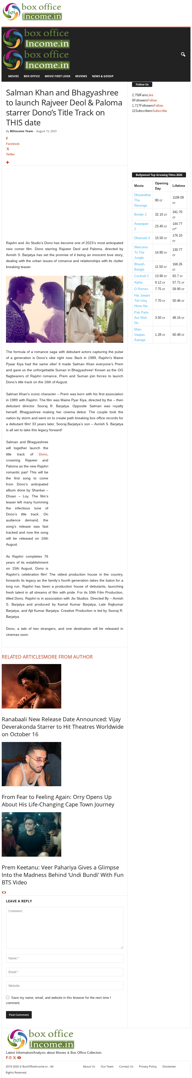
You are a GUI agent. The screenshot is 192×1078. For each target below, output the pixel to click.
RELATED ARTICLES (23, 657)
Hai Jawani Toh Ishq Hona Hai (142, 301)
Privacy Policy (148, 1066)
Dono (43, 454)
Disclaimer (169, 1066)
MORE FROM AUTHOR (68, 657)
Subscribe (159, 111)
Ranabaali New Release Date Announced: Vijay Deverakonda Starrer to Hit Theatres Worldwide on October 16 (63, 726)
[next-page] (5, 893)
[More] (64, 162)
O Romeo (141, 289)
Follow (152, 100)
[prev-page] (3, 893)
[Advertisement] (122, 7)
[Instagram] (10, 1058)
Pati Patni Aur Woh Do (141, 318)
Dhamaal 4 (142, 238)
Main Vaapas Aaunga (139, 335)
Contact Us (126, 1066)
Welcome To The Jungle (141, 252)
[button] (183, 54)
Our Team (107, 1066)
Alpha (138, 282)
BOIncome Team (21, 131)
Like (150, 95)
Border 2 (140, 214)
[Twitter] (15, 1058)
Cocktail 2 (141, 276)
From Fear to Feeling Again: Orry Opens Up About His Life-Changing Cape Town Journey (58, 800)
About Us (89, 1066)
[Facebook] (7, 1058)
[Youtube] (19, 1058)
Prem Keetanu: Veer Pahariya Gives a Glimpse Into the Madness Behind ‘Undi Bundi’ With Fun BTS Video (63, 874)
